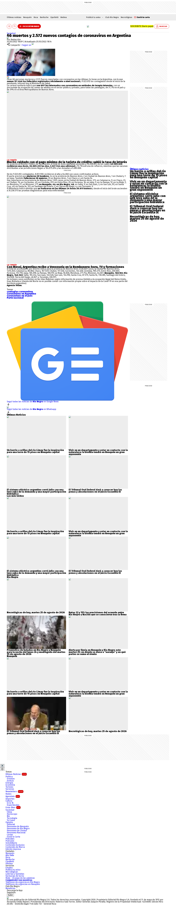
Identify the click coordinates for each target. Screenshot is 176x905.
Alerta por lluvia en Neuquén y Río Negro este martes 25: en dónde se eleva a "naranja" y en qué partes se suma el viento (97, 652)
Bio (8, 816)
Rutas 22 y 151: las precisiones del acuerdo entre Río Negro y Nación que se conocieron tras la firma (98, 613)
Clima (9, 812)
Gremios (11, 779)
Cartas (10, 835)
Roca (36, 17)
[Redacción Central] (8, 37)
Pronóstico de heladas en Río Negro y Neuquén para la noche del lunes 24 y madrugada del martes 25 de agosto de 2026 (36, 652)
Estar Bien (13, 807)
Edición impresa (13, 849)
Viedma (63, 17)
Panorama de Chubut (17, 831)
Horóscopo (12, 814)
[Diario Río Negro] (88, 26)
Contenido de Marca (15, 847)
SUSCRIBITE (141, 26)
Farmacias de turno (15, 876)
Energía (9, 783)
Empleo (9, 868)
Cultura (9, 801)
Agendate (12, 796)
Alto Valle (10, 855)
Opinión (9, 822)
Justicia (10, 781)
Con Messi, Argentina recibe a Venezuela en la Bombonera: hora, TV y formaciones (65, 267)
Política (9, 777)
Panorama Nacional (16, 833)
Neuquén (27, 17)
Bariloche (44, 17)
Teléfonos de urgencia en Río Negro (23, 882)
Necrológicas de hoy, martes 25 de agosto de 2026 (147, 218)
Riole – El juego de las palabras (20, 878)
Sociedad (11, 33)
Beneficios (10, 888)
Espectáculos (13, 805)
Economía (10, 785)
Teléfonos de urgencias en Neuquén (23, 884)
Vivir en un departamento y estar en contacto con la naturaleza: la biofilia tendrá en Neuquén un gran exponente (148, 186)
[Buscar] (15, 26)
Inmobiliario (11, 843)
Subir (10, 895)
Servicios (10, 789)
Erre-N (10, 803)
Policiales (10, 839)
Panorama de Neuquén (18, 826)
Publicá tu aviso (13, 870)
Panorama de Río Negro (18, 828)
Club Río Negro (112, 17)
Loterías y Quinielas (15, 874)
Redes (8, 794)
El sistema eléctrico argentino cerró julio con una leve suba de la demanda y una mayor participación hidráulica (148, 198)
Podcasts (10, 841)
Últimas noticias (14, 17)
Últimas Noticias (16, 774)
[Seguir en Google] (8, 77)
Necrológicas (126, 17)
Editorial (11, 824)
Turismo (9, 787)
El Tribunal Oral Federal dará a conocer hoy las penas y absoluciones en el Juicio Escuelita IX (147, 209)
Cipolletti (54, 17)
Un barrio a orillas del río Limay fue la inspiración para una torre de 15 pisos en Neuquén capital (148, 174)
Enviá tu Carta (13, 837)
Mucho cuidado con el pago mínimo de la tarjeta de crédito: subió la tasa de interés (67, 162)
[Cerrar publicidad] (2, 765)
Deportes (10, 799)
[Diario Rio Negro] (8, 897)
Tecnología (12, 818)
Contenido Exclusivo (15, 845)
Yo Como (11, 820)
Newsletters (14, 791)
